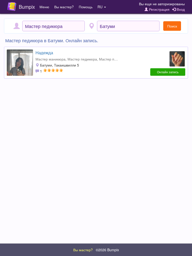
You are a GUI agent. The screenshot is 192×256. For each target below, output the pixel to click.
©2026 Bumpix (107, 249)
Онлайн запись (167, 72)
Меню (44, 6)
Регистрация (159, 9)
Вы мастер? (64, 6)
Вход (180, 9)
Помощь (85, 6)
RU (101, 6)
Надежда (44, 53)
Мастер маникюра (51, 59)
